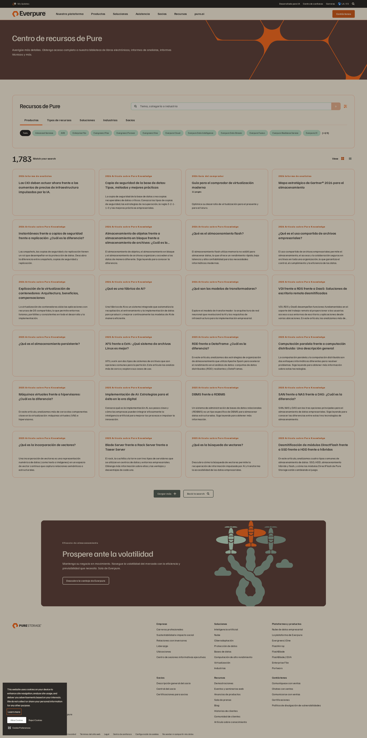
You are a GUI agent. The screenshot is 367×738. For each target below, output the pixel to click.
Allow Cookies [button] (17, 720)
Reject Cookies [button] (35, 720)
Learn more (14, 711)
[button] (19, 728)
